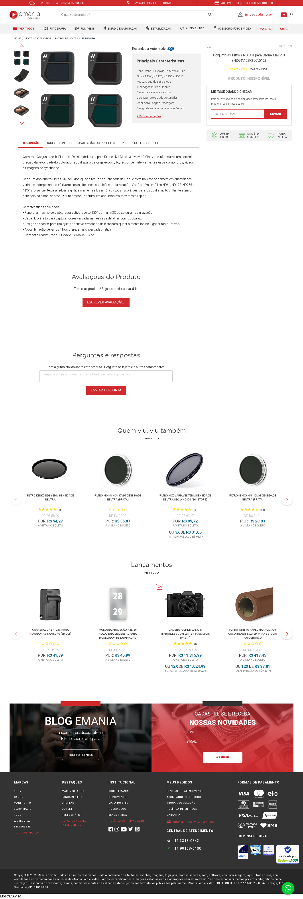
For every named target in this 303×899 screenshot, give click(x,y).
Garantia (173, 814)
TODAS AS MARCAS (27, 832)
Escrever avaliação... (106, 302)
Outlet (285, 28)
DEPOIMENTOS (118, 797)
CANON (19, 797)
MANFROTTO (22, 802)
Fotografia (57, 28)
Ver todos (26, 28)
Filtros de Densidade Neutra (77, 157)
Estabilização (160, 28)
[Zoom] (21, 57)
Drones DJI (111, 157)
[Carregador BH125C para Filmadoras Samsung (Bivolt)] (50, 605)
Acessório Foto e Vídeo (234, 28)
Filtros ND (59, 179)
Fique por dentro (80, 755)
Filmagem (87, 28)
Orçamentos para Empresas (194, 822)
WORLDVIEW (22, 820)
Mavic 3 (81, 235)
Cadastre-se (264, 14)
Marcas (265, 28)
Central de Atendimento (185, 791)
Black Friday (118, 814)
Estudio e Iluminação (122, 28)
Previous (21, 45)
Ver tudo (151, 438)
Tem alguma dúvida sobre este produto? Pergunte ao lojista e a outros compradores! (106, 367)
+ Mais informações (149, 116)
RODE (17, 814)
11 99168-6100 (187, 848)
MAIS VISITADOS (73, 791)
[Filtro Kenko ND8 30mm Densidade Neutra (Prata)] (252, 471)
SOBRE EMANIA (118, 791)
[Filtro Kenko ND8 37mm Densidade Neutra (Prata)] (118, 471)
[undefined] (80, 90)
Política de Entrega (182, 808)
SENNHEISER (22, 826)
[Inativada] (243, 852)
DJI (209, 46)
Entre (247, 14)
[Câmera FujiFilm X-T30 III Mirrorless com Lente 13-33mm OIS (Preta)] (185, 605)
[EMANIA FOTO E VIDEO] (17, 39)
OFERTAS (68, 802)
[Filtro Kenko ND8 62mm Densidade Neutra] (50, 471)
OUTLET (67, 808)
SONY (18, 791)
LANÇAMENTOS (72, 797)
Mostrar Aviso (10, 896)
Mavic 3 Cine (142, 157)
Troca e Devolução (181, 802)
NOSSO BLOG (117, 808)
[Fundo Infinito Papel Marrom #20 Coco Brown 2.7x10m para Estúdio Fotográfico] (252, 605)
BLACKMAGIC (22, 808)
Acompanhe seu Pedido (184, 797)
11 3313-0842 (186, 841)
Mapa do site (118, 802)
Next (21, 123)
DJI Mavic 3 (65, 235)
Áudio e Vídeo (195, 28)
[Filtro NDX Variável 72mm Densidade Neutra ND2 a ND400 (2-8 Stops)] (185, 471)
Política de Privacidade (126, 820)
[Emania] (25, 15)
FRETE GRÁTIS (71, 814)
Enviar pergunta (106, 390)
